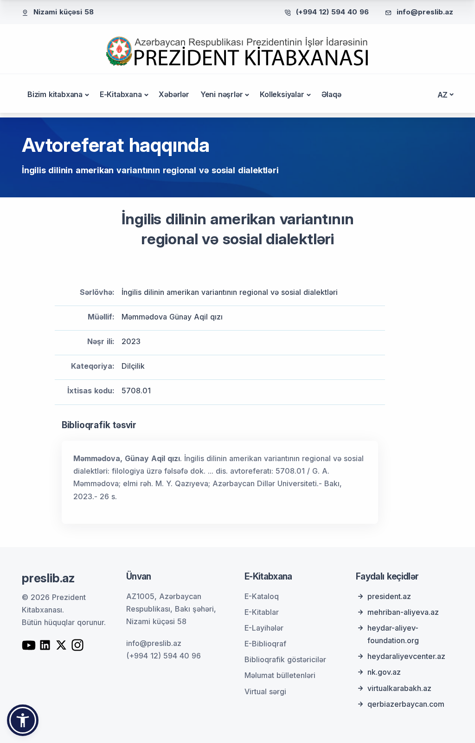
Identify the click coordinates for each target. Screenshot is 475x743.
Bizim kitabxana (55, 94)
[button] (22, 720)
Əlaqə (331, 94)
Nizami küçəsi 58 (63, 11)
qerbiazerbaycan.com (405, 704)
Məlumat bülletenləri (279, 675)
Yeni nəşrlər (221, 94)
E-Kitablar (261, 612)
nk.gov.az (384, 672)
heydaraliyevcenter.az (406, 656)
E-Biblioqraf (265, 643)
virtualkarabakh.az (399, 688)
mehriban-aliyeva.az (403, 612)
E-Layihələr (263, 627)
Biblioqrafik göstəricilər (285, 659)
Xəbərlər (174, 94)
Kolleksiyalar (282, 94)
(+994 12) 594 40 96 (332, 11)
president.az (389, 596)
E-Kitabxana (121, 94)
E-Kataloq (261, 596)
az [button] (442, 94)
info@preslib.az (425, 11)
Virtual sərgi (265, 691)
